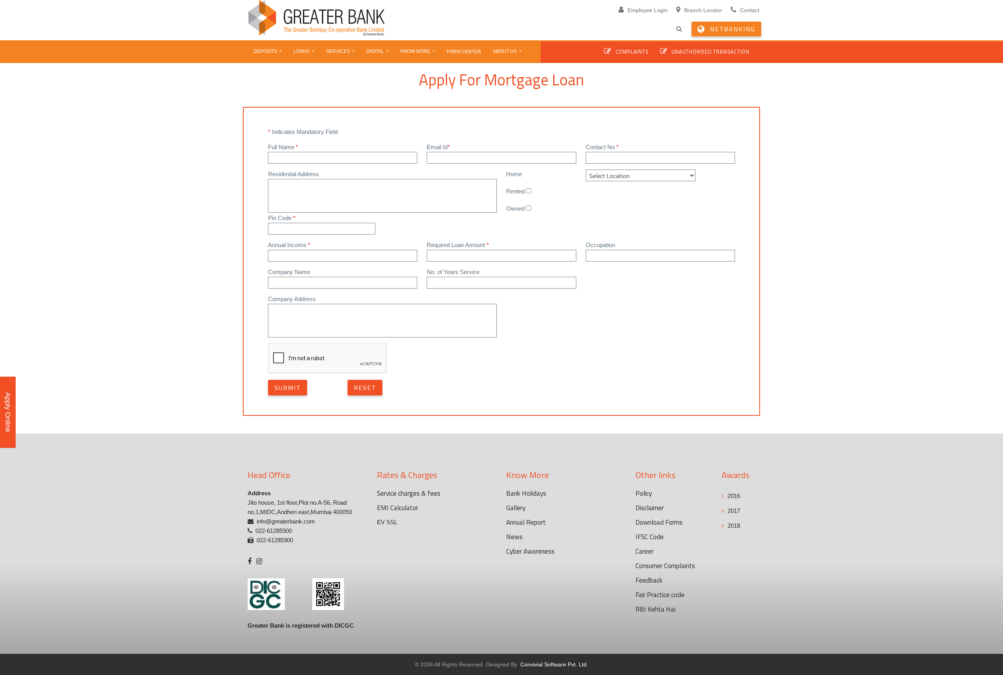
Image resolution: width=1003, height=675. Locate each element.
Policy (643, 493)
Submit (287, 387)
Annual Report (526, 522)
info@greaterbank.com (286, 521)
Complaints (632, 52)
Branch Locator (703, 10)
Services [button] (338, 51)
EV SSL (387, 522)
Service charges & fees (408, 493)
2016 (734, 496)
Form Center (464, 51)
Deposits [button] (265, 51)
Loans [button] (302, 51)
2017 (734, 510)
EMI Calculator (397, 508)
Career (644, 551)
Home (514, 174)
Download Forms (659, 522)
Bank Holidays (526, 493)
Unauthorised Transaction (711, 52)
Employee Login (648, 10)
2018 (734, 525)
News (514, 537)
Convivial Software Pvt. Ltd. (553, 664)
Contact (749, 10)
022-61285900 (273, 530)
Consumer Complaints (665, 566)
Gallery (515, 508)
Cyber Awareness (530, 551)
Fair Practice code (659, 595)
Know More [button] (415, 51)
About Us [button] (505, 51)
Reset (365, 387)
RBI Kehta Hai (655, 609)
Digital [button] (375, 51)
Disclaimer (649, 508)
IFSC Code (649, 537)
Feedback (649, 580)
